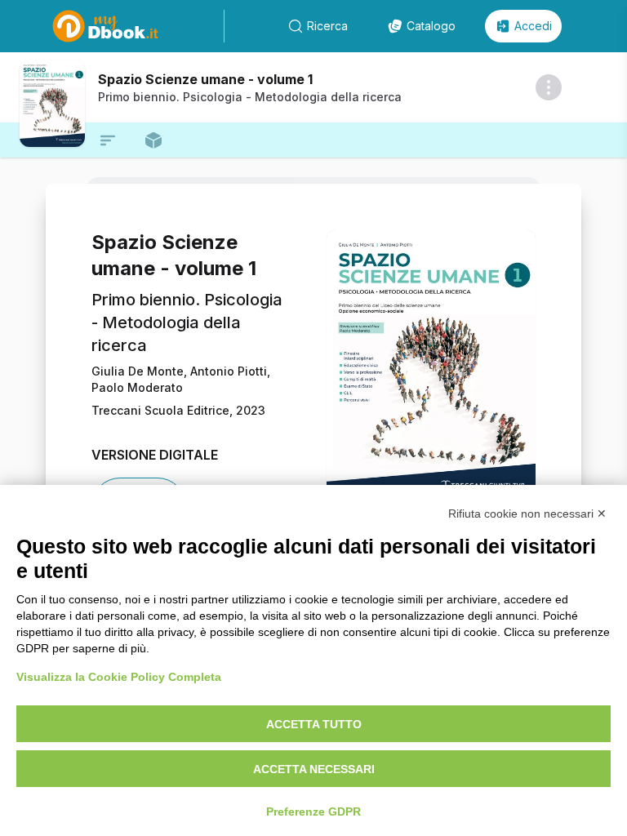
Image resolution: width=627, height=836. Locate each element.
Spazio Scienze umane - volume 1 (205, 79)
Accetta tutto (314, 724)
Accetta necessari (314, 769)
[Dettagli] (549, 87)
